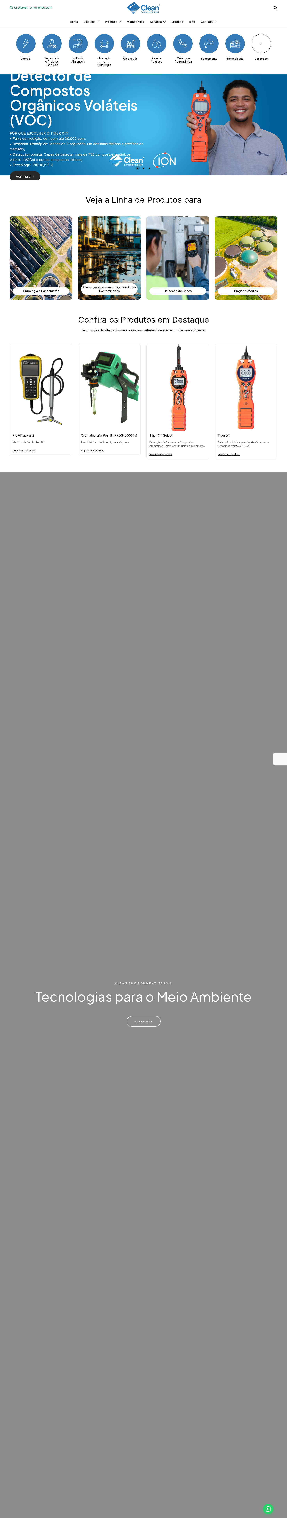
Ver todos (261, 58)
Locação (177, 21)
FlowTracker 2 (23, 435)
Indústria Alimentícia (78, 60)
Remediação (235, 58)
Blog (192, 21)
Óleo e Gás (130, 58)
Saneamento (209, 58)
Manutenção (135, 21)
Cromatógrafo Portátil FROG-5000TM (109, 435)
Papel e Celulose (156, 60)
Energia (26, 58)
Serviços (156, 21)
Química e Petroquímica (183, 60)
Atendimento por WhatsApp (33, 7)
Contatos (207, 21)
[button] (137, 168)
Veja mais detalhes (24, 450)
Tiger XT (224, 435)
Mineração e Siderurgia (104, 62)
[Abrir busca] (275, 8)
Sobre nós (143, 1021)
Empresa (89, 21)
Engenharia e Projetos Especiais (52, 62)
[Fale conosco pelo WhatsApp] (268, 1509)
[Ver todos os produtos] (261, 43)
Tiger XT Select (160, 435)
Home (74, 21)
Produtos (111, 21)
